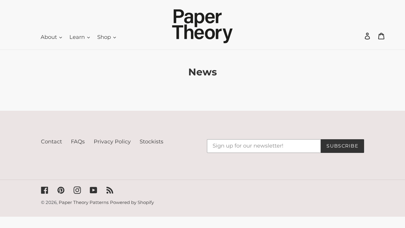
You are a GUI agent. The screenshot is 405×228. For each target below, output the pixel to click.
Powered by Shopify (132, 202)
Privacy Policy (112, 141)
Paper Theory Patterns (84, 202)
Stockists (151, 141)
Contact (51, 141)
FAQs (78, 141)
